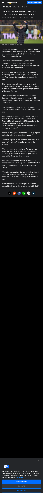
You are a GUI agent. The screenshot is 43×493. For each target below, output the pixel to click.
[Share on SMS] (33, 193)
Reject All (21, 486)
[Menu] (3, 2)
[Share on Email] (28, 193)
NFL (14, 7)
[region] (21, 475)
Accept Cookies (21, 481)
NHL (23, 7)
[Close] (38, 460)
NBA (19, 7)
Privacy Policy (21, 477)
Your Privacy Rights (21, 490)
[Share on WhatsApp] (24, 193)
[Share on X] (9, 193)
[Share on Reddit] (14, 193)
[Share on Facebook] (19, 193)
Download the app (34, 2)
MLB (28, 7)
